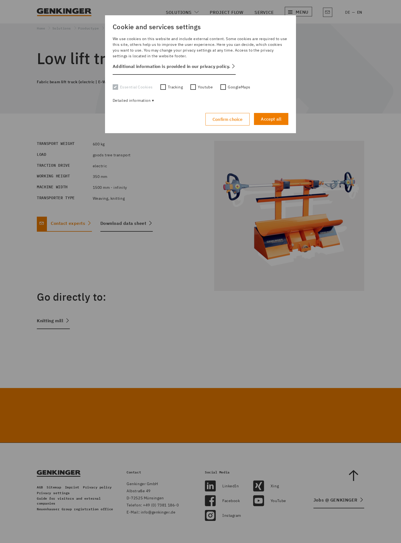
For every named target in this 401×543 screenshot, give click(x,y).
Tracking (175, 87)
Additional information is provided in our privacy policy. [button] (172, 66)
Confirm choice (228, 119)
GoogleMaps (239, 87)
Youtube (205, 87)
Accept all (271, 119)
